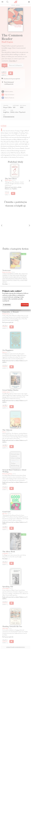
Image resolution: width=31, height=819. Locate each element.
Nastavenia (7, 304)
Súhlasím (25, 304)
